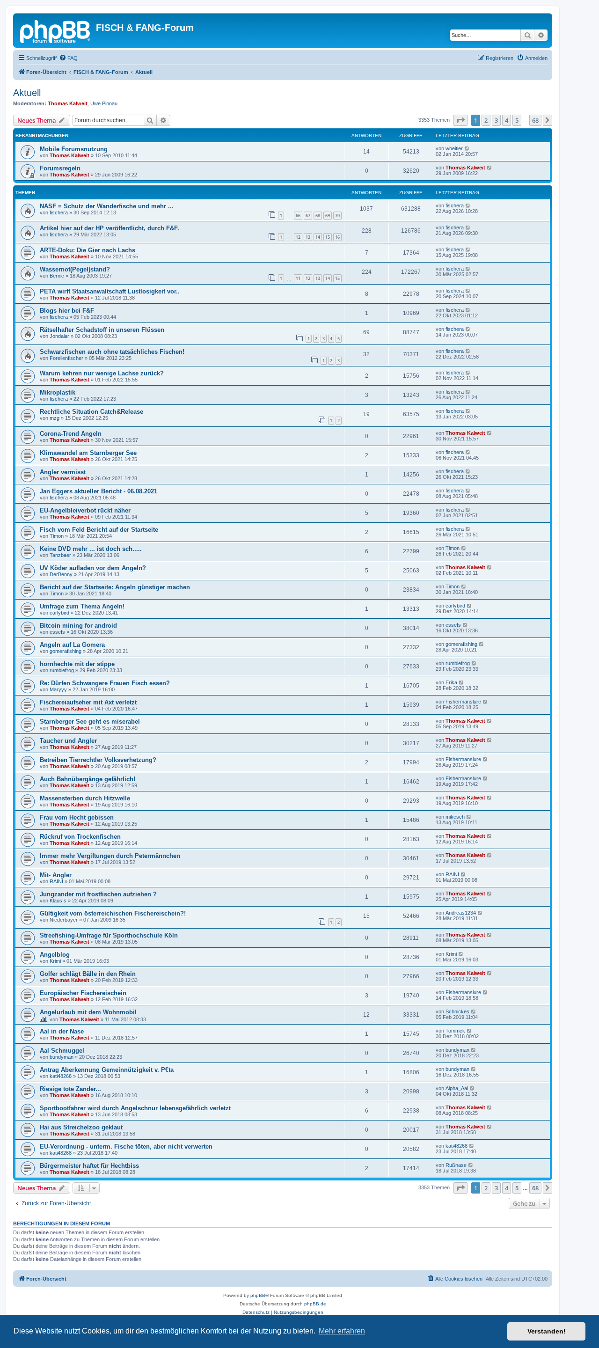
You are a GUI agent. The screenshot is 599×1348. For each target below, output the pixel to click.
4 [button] (506, 120)
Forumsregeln (60, 168)
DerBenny (61, 574)
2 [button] (486, 120)
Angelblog (55, 954)
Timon (57, 536)
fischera (59, 212)
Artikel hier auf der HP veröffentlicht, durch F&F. (109, 228)
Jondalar (59, 336)
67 (308, 215)
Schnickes (457, 1011)
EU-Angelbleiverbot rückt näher (85, 510)
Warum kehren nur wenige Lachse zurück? (102, 373)
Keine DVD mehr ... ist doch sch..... (91, 548)
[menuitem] (68, 58)
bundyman (61, 1057)
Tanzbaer (60, 555)
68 (317, 215)
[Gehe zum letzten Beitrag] (467, 148)
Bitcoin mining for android (78, 625)
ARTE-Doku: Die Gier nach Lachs (87, 250)
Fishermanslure (463, 701)
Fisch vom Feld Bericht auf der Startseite (99, 529)
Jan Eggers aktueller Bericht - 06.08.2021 (98, 491)
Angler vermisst (63, 472)
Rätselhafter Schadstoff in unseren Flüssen (102, 329)
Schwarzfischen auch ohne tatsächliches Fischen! (112, 351)
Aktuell (27, 93)
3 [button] (496, 120)
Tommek (455, 1030)
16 (337, 237)
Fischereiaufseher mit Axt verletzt (88, 702)
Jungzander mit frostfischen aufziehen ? (98, 894)
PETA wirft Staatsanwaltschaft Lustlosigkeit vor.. (110, 291)
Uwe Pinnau (103, 103)
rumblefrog (62, 670)
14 (317, 237)
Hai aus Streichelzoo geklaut (81, 1127)
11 (298, 278)
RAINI (56, 881)
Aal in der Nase (62, 1031)
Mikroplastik (57, 392)
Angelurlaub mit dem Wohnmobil (88, 1012)
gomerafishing (65, 651)
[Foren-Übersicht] (55, 30)
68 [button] (535, 120)
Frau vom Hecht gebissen (77, 817)
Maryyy (58, 689)
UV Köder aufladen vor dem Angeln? (93, 567)
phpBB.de (315, 1303)
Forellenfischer (66, 358)
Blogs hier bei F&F (67, 310)
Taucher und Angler (68, 740)
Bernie (57, 275)
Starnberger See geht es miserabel (90, 721)
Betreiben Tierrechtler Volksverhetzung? (98, 759)
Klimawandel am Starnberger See (88, 452)
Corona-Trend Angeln (71, 433)
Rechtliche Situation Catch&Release (91, 411)
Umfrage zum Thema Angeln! (82, 606)
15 (327, 237)
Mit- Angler (56, 875)
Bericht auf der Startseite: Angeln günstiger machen (115, 587)
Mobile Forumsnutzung (74, 149)
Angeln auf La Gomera (72, 644)
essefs (57, 632)
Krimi (55, 961)
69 (327, 215)
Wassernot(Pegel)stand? (75, 269)
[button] (460, 120)
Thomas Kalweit (68, 103)
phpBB (257, 1295)
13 (308, 237)
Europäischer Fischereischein (83, 992)
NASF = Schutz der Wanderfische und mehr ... (107, 206)
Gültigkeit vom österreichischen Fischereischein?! (113, 913)
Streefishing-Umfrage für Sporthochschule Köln (109, 935)
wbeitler (454, 148)
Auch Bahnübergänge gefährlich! (87, 779)
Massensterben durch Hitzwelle (85, 798)
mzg (54, 418)
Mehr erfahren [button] (342, 1331)
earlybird (59, 612)
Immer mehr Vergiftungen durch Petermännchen (110, 855)
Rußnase (456, 1165)
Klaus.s (58, 900)
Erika (451, 682)
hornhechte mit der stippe (77, 663)
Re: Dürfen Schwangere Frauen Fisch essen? (105, 683)
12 (298, 237)
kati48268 (61, 1076)
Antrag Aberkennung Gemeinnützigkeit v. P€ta (107, 1069)
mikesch (455, 817)
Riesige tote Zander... (70, 1088)
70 (337, 215)
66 (298, 215)
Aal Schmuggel (62, 1050)
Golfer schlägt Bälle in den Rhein (88, 973)
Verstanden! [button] (546, 1331)
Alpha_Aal (457, 1088)
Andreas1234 (461, 913)
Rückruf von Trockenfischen (80, 836)
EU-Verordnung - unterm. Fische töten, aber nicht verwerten (126, 1146)
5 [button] (517, 120)
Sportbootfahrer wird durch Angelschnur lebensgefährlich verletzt (135, 1108)
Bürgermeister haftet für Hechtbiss (89, 1165)
